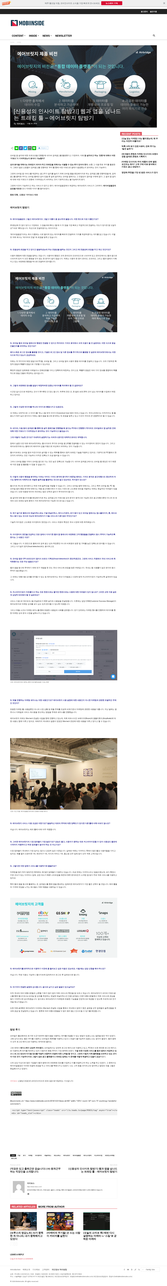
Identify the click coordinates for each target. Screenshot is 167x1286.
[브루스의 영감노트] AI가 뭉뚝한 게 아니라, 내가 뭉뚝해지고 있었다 (26, 1235)
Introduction (15, 1269)
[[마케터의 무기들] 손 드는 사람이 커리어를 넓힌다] (64, 1221)
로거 (24, 1155)
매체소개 (26, 1269)
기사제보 (36, 1269)
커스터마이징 (98, 1155)
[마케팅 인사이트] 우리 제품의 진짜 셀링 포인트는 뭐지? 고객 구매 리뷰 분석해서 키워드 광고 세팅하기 (139, 164)
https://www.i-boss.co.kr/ (34, 1186)
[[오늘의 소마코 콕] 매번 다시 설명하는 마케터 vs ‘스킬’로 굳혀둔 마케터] (100, 1221)
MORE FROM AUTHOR (51, 1206)
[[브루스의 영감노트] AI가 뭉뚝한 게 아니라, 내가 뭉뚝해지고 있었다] (27, 1221)
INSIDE (33, 35)
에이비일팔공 (77, 1155)
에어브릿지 (66, 1155)
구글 (19, 1155)
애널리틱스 (48, 1155)
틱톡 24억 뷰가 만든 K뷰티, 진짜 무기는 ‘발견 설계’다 (139, 147)
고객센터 (45, 1269)
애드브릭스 (57, 1155)
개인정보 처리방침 (59, 1269)
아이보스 (21, 123)
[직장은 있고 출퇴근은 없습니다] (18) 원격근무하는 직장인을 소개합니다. (35, 1170)
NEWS (46, 35)
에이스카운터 (88, 1155)
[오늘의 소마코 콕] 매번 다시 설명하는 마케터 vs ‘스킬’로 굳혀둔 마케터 (100, 1235)
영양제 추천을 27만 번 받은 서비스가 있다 (140, 172)
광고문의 (144, 11)
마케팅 (30, 1155)
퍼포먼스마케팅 (109, 1155)
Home (12, 42)
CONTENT (17, 35)
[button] (83, 3)
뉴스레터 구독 (112, 3)
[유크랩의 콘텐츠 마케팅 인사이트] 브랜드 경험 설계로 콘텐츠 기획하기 (140, 155)
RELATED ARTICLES (23, 1206)
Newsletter (63, 35)
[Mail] (29, 1194)
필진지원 (153, 11)
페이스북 (14, 1158)
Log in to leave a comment (21, 1259)
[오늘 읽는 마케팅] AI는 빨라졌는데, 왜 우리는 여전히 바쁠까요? (140, 139)
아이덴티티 (38, 1155)
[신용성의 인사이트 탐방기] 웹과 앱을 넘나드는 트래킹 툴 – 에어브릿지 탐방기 (92, 1170)
